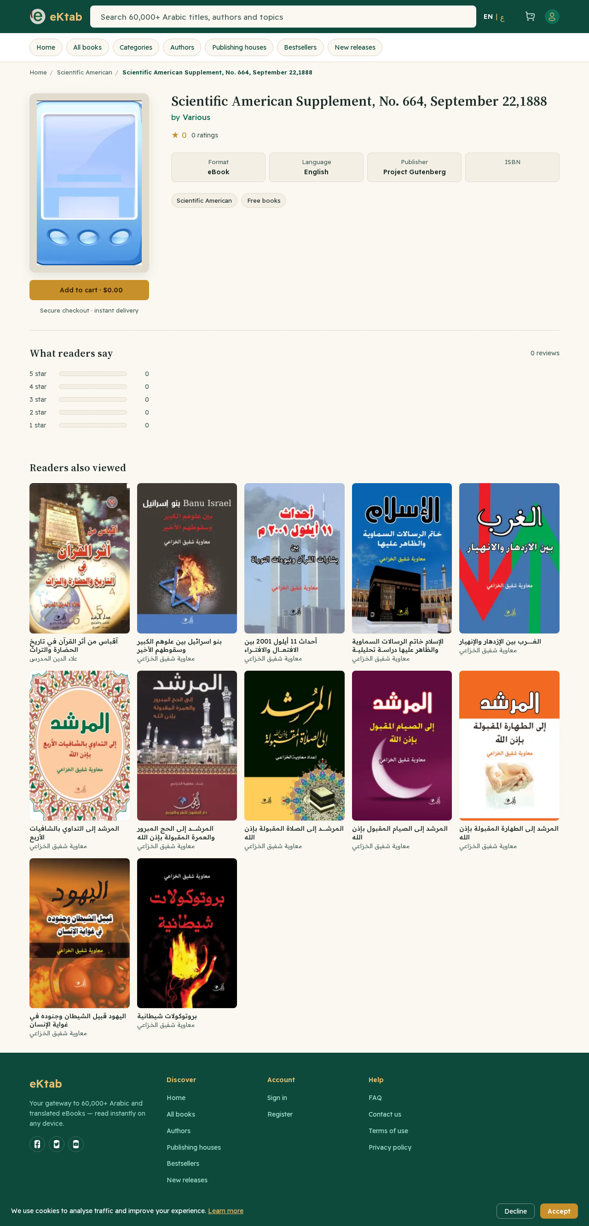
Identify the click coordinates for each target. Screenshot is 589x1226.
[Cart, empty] (530, 17)
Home (45, 47)
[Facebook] (37, 1144)
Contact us (385, 1114)
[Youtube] (76, 1144)
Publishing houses (239, 47)
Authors (182, 47)
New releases (355, 47)
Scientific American (84, 72)
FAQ (375, 1098)
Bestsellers (300, 47)
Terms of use (388, 1131)
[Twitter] (56, 1144)
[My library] (513, 16)
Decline (515, 1211)
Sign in (277, 1098)
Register (280, 1114)
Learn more (225, 1211)
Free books (264, 200)
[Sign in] (552, 16)
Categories (136, 47)
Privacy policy (390, 1147)
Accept (559, 1211)
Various (196, 117)
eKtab (46, 1083)
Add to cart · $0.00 (91, 290)
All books (87, 47)
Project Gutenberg (414, 172)
